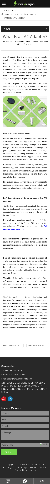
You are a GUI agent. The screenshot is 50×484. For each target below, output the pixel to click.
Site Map (43, 467)
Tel (4, 419)
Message (6, 432)
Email (5, 426)
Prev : (13, 345)
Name (5, 413)
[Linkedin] (10, 399)
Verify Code (7, 445)
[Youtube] (3, 399)
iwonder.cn (31, 470)
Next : (38, 345)
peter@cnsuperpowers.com (19, 378)
